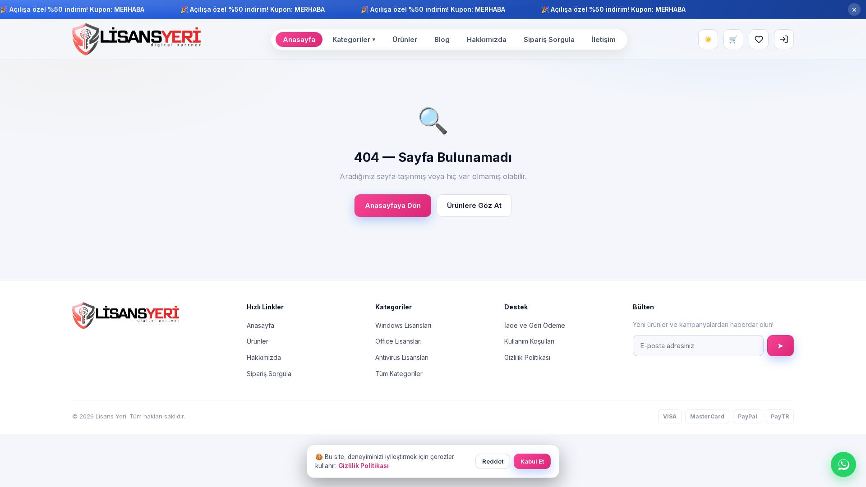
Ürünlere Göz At (474, 205)
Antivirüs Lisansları (401, 357)
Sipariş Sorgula (549, 39)
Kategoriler (353, 39)
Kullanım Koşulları (529, 341)
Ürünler (404, 39)
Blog (442, 39)
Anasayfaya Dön (393, 205)
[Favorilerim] (759, 39)
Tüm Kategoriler (399, 373)
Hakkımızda (487, 39)
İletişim (604, 39)
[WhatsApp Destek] (843, 464)
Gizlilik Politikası (527, 357)
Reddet (492, 461)
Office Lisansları (398, 341)
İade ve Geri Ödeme (534, 325)
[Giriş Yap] (784, 39)
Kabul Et (532, 461)
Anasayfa (299, 39)
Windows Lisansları (403, 325)
